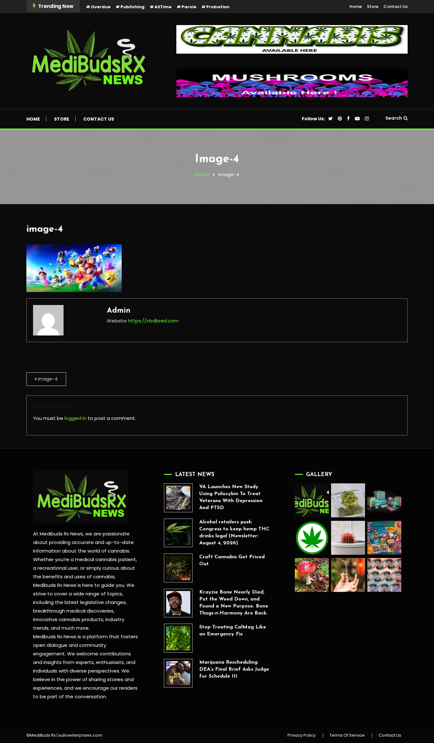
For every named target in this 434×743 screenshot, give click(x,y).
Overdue (101, 7)
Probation (217, 7)
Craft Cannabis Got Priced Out (232, 560)
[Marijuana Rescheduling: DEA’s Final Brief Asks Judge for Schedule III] (178, 673)
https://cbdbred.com (153, 320)
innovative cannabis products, (68, 619)
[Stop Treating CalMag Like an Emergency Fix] (178, 638)
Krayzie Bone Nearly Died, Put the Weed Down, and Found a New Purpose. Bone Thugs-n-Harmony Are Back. (233, 603)
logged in (75, 418)
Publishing (132, 7)
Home (355, 6)
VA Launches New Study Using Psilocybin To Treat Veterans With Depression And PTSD (230, 497)
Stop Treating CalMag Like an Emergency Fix (232, 631)
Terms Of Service (347, 735)
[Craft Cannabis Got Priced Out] (178, 568)
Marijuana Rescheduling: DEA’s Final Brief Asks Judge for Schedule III (234, 669)
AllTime (163, 7)
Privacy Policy (301, 735)
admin (119, 311)
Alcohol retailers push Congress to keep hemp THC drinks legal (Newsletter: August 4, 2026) (234, 533)
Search (393, 118)
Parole (188, 7)
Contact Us (395, 6)
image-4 (44, 229)
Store (372, 6)
